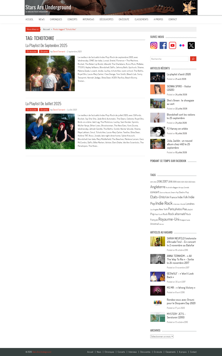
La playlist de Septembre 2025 (46, 45)
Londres (190, 204)
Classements (141, 19)
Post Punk (158, 214)
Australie (169, 187)
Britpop (181, 187)
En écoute (124, 19)
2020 (179, 182)
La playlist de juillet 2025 (43, 103)
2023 (190, 182)
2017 (165, 181)
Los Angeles (154, 209)
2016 (159, 181)
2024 (193, 182)
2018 (170, 181)
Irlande (182, 204)
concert (154, 192)
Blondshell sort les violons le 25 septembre (181, 116)
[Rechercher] (193, 58)
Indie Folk (182, 197)
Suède (188, 220)
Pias (184, 209)
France (173, 197)
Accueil (29, 19)
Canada (186, 187)
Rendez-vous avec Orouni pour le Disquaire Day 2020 (181, 301)
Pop (152, 214)
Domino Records (165, 192)
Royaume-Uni (168, 219)
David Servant (59, 51)
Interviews (88, 19)
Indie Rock (164, 203)
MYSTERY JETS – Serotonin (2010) (176, 315)
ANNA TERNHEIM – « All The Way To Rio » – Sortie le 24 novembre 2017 (180, 259)
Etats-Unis (157, 196)
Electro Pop (184, 192)
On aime (44, 51)
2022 (186, 182)
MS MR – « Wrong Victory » (181, 287)
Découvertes (106, 19)
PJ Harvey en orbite (177, 128)
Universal (154, 223)
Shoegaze (183, 220)
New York (163, 209)
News (42, 19)
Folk (167, 197)
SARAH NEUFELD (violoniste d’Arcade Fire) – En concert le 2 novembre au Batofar (181, 242)
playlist (190, 209)
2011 (151, 182)
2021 (182, 182)
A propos (158, 19)
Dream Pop (175, 192)
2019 (175, 181)
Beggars (175, 187)
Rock (165, 214)
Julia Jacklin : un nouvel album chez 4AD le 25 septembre (179, 144)
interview (176, 204)
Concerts (72, 19)
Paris (171, 209)
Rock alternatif (177, 214)
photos (178, 209)
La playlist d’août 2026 (179, 74)
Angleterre (157, 186)
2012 (154, 182)
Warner (161, 224)
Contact (173, 19)
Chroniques (56, 19)
